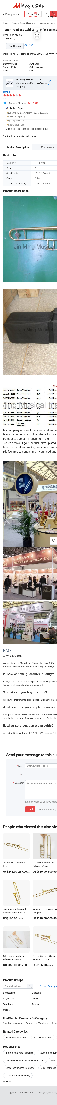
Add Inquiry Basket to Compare (22, 136)
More (6, 1081)
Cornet (35, 998)
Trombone (8, 1004)
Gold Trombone (48, 1067)
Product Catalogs (48, 986)
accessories (9, 992)
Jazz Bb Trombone (43, 1037)
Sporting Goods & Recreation (24, 23)
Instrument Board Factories (19, 1052)
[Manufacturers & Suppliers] (28, 5)
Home (5, 23)
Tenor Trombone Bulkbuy (18, 1075)
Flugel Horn (8, 998)
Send (30, 809)
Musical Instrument (48, 23)
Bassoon (36, 992)
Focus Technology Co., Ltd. (40, 1092)
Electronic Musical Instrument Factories (25, 1060)
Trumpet (36, 1004)
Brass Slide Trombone (16, 1037)
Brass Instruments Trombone (20, 1067)
